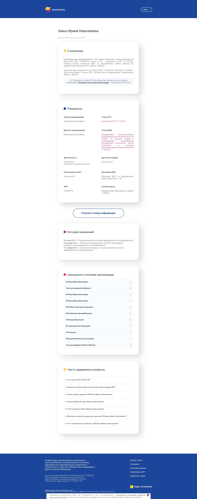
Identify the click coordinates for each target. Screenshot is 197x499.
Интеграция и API (137, 472)
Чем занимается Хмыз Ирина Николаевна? (85, 409)
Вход (145, 9)
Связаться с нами (137, 476)
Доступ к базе (136, 460)
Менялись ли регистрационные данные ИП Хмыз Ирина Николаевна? (96, 416)
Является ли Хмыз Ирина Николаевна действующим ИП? (91, 387)
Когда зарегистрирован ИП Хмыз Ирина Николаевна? (89, 394)
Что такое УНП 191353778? (78, 380)
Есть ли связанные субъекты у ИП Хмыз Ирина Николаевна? (92, 424)
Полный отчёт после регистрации (93, 82)
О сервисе (134, 464)
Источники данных (138, 468)
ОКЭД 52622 (69, 162)
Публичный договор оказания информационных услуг (59, 490)
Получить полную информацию (99, 213)
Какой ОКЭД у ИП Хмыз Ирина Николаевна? (85, 402)
